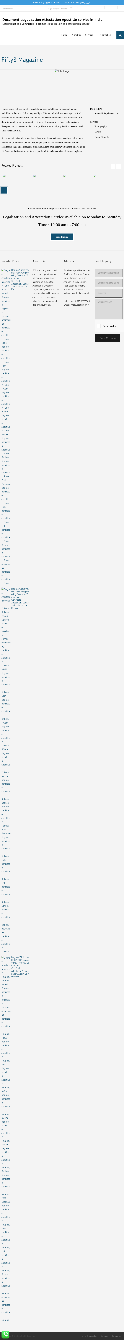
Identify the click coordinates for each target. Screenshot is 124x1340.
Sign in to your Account (57, 9)
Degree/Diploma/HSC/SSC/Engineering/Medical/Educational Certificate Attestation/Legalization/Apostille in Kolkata (20, 598)
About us (93, 1336)
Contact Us (116, 1336)
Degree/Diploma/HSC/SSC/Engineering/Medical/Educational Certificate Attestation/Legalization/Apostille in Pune (20, 279)
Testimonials (7, 9)
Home (83, 1336)
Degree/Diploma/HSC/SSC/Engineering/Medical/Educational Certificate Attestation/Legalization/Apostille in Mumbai (20, 967)
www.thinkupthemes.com (107, 113)
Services (104, 1336)
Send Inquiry (62, 237)
